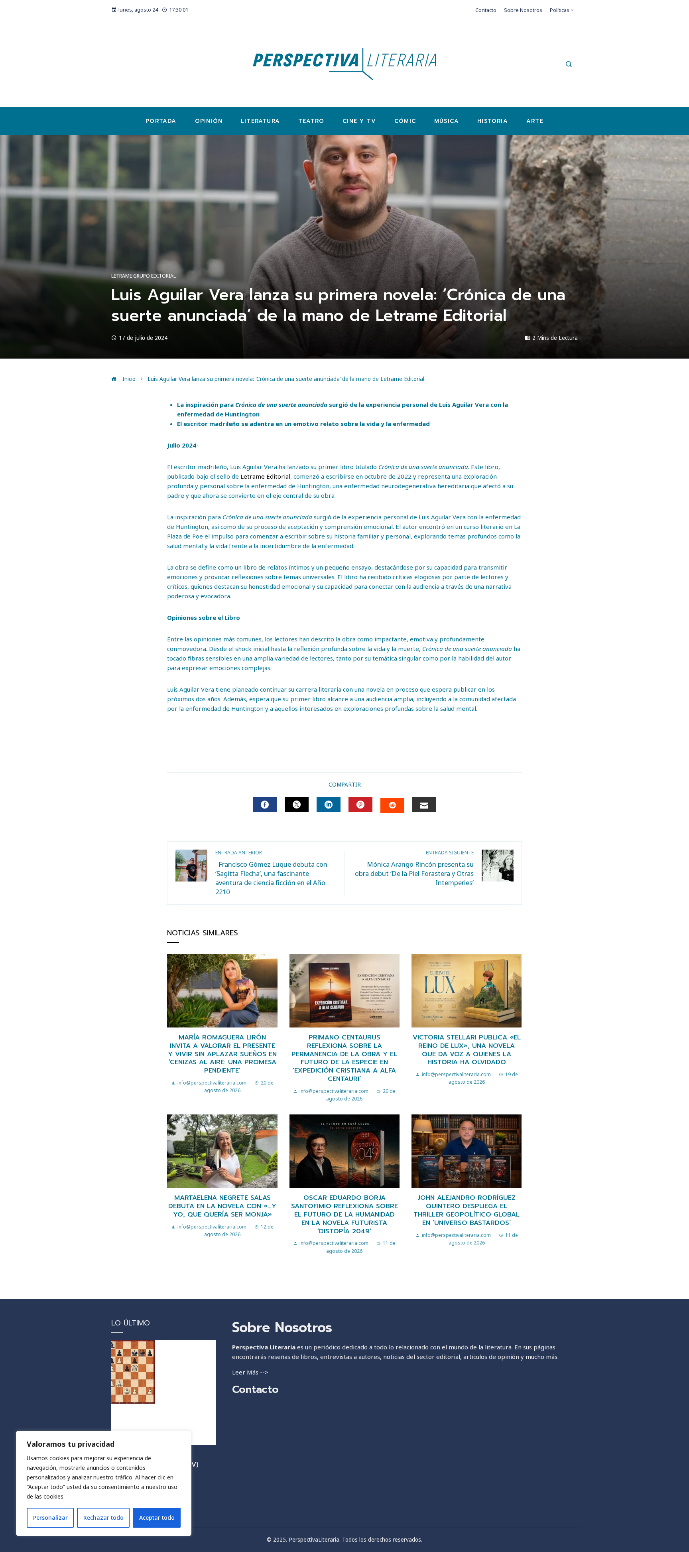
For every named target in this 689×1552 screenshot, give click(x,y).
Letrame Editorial (265, 476)
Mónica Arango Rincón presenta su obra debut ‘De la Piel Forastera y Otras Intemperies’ (414, 868)
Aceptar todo (157, 1517)
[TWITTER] (297, 804)
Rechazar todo (103, 1517)
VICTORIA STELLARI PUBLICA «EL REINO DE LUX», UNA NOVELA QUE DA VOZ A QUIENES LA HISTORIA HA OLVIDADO (467, 1050)
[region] (103, 1483)
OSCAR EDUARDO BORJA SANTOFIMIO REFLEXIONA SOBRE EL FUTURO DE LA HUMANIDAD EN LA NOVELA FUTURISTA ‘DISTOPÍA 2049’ (344, 1214)
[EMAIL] (424, 804)
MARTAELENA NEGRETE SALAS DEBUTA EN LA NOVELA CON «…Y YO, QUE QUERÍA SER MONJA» (222, 1206)
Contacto (255, 1389)
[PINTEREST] (360, 804)
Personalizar (50, 1517)
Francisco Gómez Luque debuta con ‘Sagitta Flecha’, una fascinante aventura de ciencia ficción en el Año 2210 (271, 873)
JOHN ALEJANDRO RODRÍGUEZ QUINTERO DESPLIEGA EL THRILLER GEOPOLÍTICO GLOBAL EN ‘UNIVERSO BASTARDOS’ (466, 1210)
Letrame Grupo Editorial (143, 276)
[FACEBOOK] (265, 804)
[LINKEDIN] (329, 804)
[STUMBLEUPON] (392, 805)
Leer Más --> (250, 1372)
